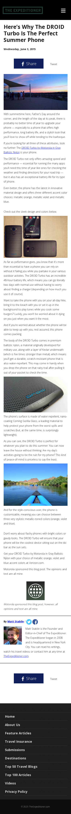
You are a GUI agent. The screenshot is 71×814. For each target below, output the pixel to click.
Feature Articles (18, 733)
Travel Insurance (18, 741)
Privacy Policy (16, 791)
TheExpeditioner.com (16, 656)
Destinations (15, 758)
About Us (12, 725)
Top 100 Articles (18, 775)
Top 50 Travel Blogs (21, 766)
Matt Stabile (15, 621)
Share (30, 63)
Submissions (15, 750)
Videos (10, 783)
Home (10, 716)
